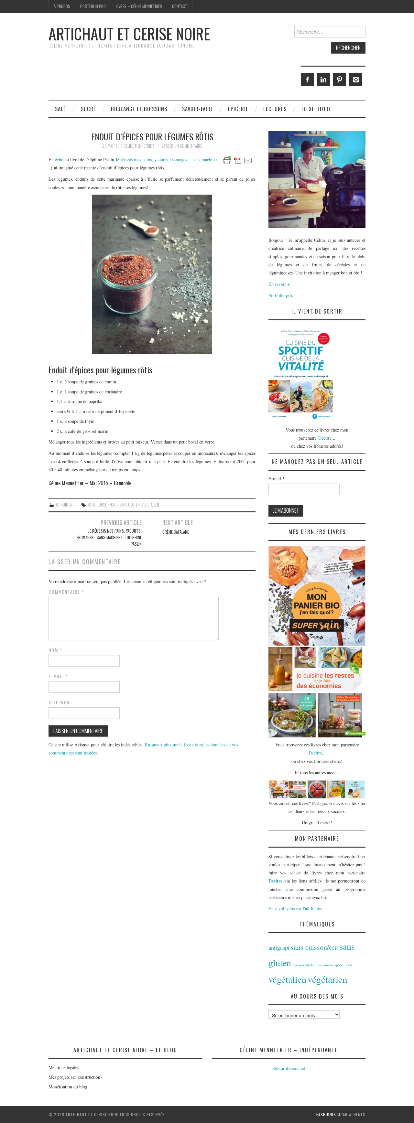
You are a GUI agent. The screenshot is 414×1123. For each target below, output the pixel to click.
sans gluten (130, 505)
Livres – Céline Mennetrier (139, 6)
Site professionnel (288, 1068)
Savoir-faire (197, 109)
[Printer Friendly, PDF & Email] (238, 159)
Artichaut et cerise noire (129, 33)
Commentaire (66, 592)
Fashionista (328, 1114)
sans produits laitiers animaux (312, 965)
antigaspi (278, 947)
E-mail (58, 676)
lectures (275, 109)
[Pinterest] (339, 79)
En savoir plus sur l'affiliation (295, 908)
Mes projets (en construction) (75, 1077)
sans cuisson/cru (103, 505)
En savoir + (279, 284)
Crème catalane (175, 532)
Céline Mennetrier (139, 146)
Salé (60, 109)
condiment (65, 505)
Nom (55, 650)
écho (59, 159)
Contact (179, 6)
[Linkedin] (323, 79)
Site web (59, 702)
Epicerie (238, 109)
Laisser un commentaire (182, 146)
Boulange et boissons (139, 109)
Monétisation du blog (68, 1087)
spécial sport (343, 965)
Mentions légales (64, 1067)
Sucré (88, 109)
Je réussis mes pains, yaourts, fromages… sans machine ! (167, 159)
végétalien (150, 505)
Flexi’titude (316, 109)
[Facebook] (307, 79)
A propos (62, 6)
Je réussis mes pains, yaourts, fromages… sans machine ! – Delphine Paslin (109, 537)
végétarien (327, 979)
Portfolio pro (93, 6)
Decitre (325, 438)
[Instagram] (355, 79)
